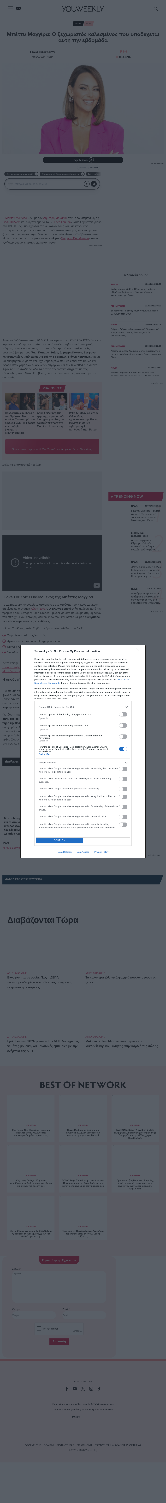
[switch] (123, 714)
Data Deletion (65, 852)
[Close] (139, 651)
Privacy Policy (101, 852)
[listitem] (83, 707)
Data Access (83, 852)
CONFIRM (60, 840)
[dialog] (83, 751)
